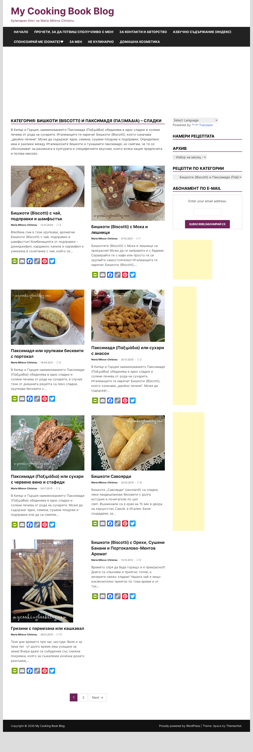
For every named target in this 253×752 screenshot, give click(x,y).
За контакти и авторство (143, 32)
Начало (21, 32)
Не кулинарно (101, 42)
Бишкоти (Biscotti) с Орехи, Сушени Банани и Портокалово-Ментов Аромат (128, 548)
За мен (75, 42)
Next (97, 697)
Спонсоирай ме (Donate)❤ (38, 42)
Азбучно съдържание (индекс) (202, 32)
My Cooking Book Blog (62, 11)
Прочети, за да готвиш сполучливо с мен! (73, 32)
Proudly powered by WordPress (180, 725)
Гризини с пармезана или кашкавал (47, 628)
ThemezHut (233, 725)
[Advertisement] (126, 82)
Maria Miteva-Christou (24, 224)
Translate (206, 125)
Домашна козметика (140, 42)
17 (60, 634)
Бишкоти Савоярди (111, 476)
